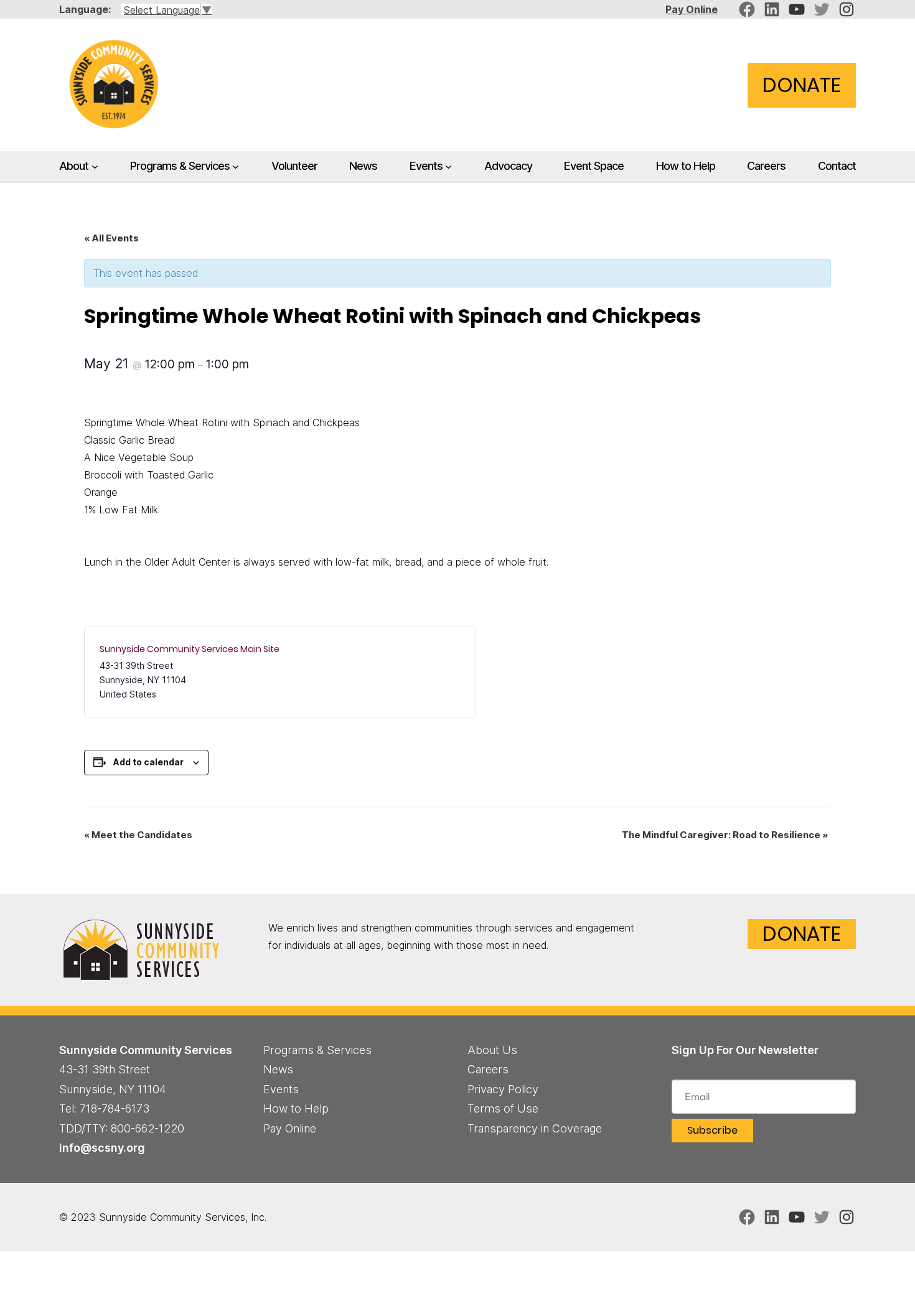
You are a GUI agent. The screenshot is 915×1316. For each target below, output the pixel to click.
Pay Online (691, 9)
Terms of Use (502, 1108)
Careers (488, 1069)
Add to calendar (148, 762)
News (278, 1069)
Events (426, 165)
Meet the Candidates (138, 835)
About (73, 165)
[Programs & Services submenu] (235, 166)
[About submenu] (95, 166)
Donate (801, 85)
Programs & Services (180, 165)
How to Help (296, 1108)
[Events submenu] (448, 166)
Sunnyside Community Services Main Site (189, 649)
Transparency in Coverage (534, 1128)
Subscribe (712, 1130)
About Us (492, 1050)
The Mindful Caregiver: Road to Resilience (725, 835)
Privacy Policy (502, 1089)
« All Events (111, 238)
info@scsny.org (102, 1147)
